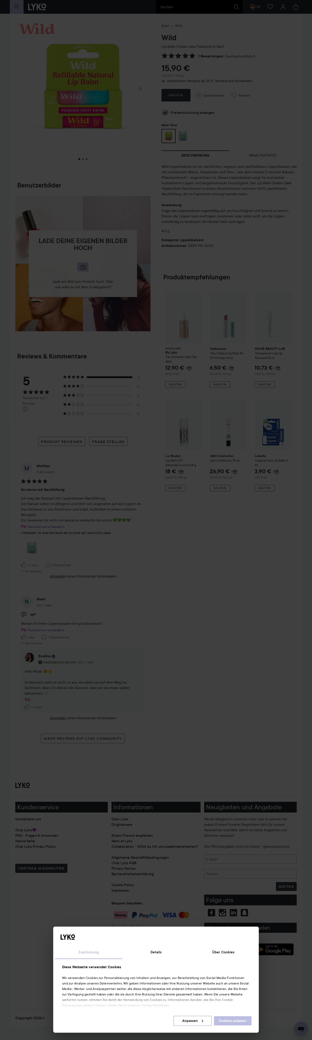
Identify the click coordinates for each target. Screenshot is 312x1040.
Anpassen (190, 1021)
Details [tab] (156, 952)
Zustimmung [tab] (89, 952)
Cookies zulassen (232, 1021)
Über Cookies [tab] (223, 952)
